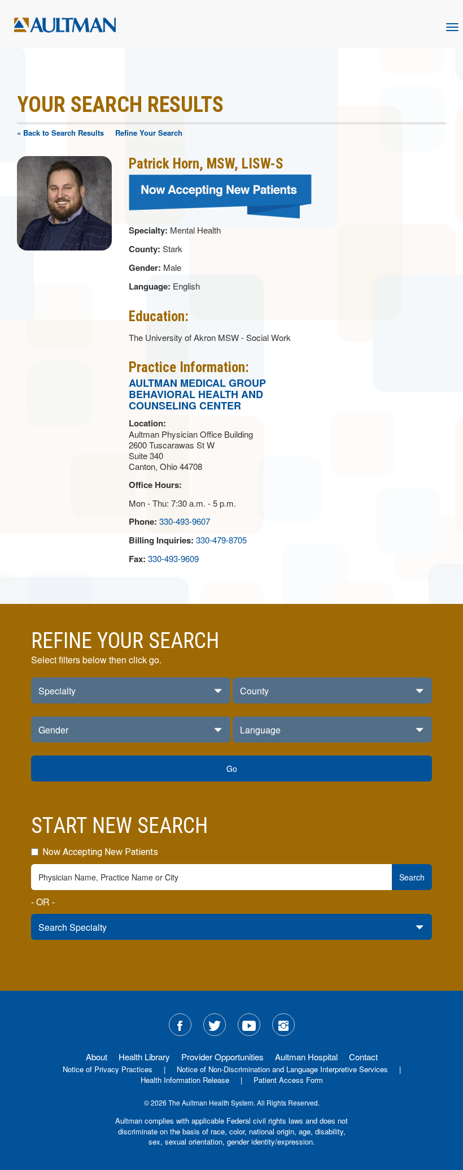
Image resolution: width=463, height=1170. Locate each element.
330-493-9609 (173, 558)
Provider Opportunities (222, 1057)
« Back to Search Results (60, 132)
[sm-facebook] (180, 1024)
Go (231, 768)
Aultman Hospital (306, 1057)
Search (412, 877)
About (96, 1057)
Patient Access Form (288, 1079)
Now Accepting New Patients (99, 852)
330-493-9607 (184, 521)
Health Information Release (185, 1079)
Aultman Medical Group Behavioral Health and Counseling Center (197, 394)
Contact (363, 1057)
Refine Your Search (148, 132)
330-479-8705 (221, 540)
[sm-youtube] (249, 1024)
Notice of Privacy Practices (107, 1069)
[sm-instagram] (283, 1024)
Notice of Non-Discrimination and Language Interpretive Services (282, 1069)
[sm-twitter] (214, 1024)
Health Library (144, 1057)
